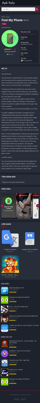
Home (3, 17)
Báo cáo (10, 54)
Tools (7, 17)
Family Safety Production (28, 33)
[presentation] (2, 206)
